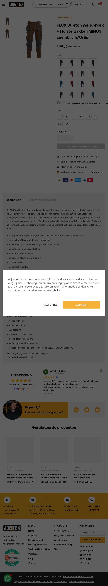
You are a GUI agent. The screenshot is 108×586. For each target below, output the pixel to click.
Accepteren (81, 304)
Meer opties (50, 304)
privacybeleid (53, 290)
